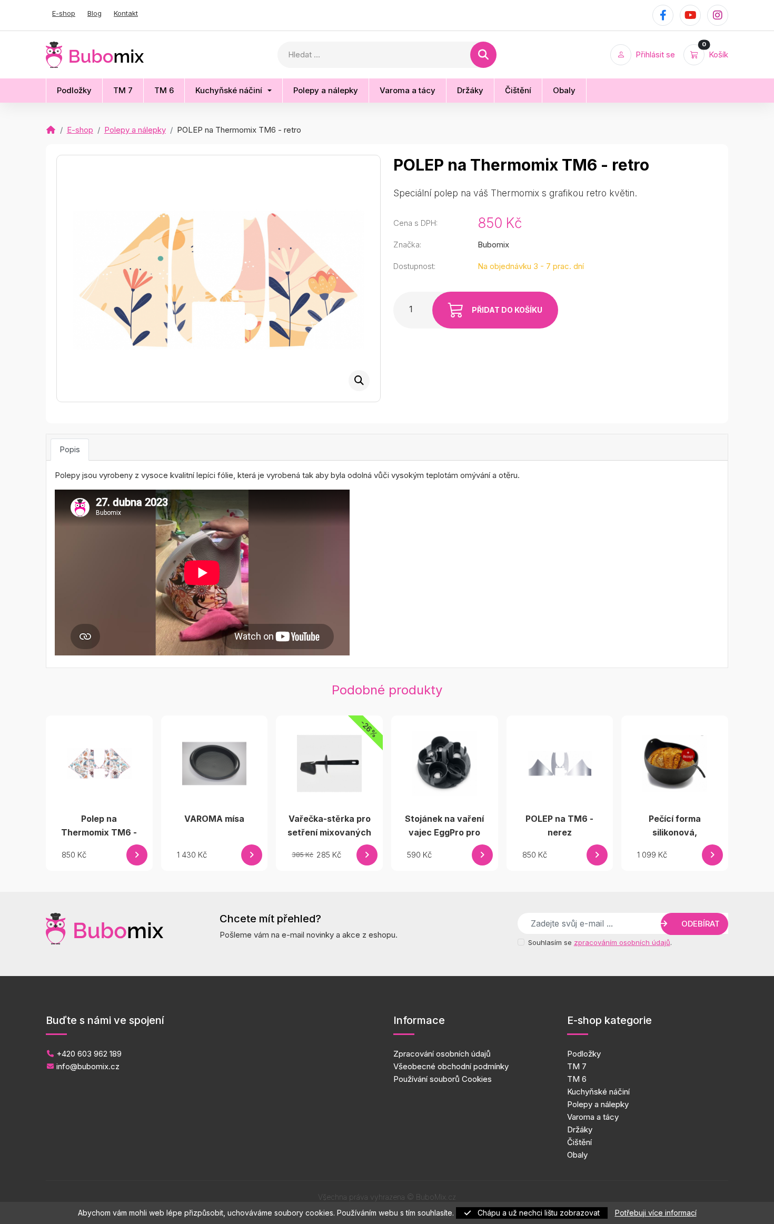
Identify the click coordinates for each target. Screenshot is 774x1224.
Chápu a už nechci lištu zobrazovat (537, 1212)
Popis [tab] (69, 449)
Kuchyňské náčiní (598, 1092)
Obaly (577, 1155)
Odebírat (699, 924)
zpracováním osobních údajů (622, 942)
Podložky (584, 1054)
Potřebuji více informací (656, 1212)
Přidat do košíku (506, 309)
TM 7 (577, 1066)
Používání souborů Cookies (442, 1079)
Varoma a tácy (593, 1117)
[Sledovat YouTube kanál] (690, 15)
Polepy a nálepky (135, 130)
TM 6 (577, 1079)
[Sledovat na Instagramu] (717, 15)
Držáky (579, 1130)
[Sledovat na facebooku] (662, 15)
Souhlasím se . (600, 942)
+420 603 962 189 (88, 1054)
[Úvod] (51, 130)
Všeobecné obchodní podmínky (451, 1066)
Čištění (579, 1142)
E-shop (63, 13)
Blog (94, 13)
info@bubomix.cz (87, 1066)
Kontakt (126, 13)
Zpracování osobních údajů (442, 1054)
